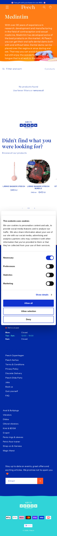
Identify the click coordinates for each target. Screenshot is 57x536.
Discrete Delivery (13, 373)
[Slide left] (22, 208)
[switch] (50, 266)
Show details (42, 294)
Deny (28, 319)
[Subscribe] (40, 481)
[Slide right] (35, 208)
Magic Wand (9, 450)
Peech (31, 530)
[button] (44, 7)
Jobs (7, 382)
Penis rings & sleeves (13, 437)
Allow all (28, 303)
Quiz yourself (11, 391)
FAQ (7, 395)
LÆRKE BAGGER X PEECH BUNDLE (38, 187)
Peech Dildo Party (13, 378)
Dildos (6, 419)
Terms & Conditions (14, 364)
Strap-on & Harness (12, 446)
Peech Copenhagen (14, 355)
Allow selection (28, 311)
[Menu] (7, 7)
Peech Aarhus (12, 360)
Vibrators (7, 415)
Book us (9, 387)
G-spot (6, 433)
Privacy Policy (11, 369)
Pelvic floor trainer (11, 441)
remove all (38, 90)
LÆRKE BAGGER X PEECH (14, 186)
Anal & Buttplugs (11, 410)
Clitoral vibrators (11, 424)
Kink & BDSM (9, 428)
